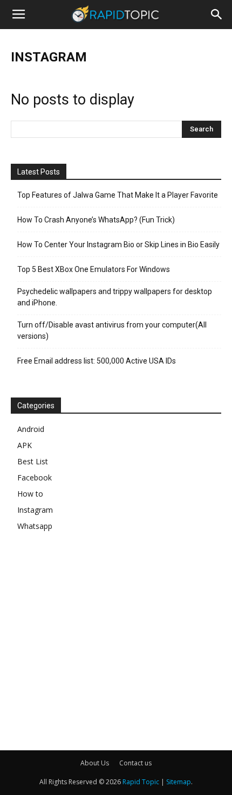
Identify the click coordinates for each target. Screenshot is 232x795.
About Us (94, 763)
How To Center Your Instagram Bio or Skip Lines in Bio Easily (118, 244)
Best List (32, 461)
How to (30, 494)
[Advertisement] (101, 637)
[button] (217, 14)
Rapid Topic (140, 781)
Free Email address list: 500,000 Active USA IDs (96, 361)
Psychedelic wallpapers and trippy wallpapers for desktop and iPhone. (114, 297)
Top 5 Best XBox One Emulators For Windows (93, 269)
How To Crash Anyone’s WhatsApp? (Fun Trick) (96, 219)
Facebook (34, 477)
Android (30, 429)
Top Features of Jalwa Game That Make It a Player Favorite (117, 195)
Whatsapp (34, 526)
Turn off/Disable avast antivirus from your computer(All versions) (112, 330)
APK (24, 445)
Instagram (35, 510)
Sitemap (178, 781)
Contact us (135, 763)
